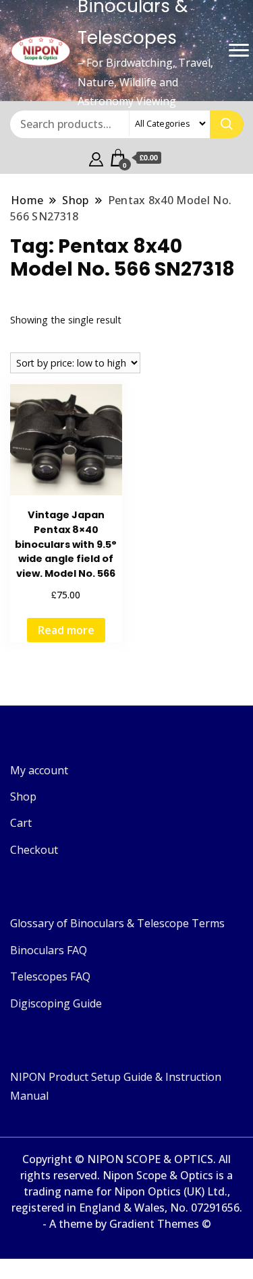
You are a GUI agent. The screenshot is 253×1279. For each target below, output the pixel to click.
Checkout (34, 849)
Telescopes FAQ (50, 976)
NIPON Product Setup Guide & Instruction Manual (115, 1086)
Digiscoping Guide (56, 1003)
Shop (23, 796)
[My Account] (96, 158)
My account (39, 770)
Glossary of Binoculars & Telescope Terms (117, 923)
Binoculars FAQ (48, 950)
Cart (21, 822)
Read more (66, 630)
